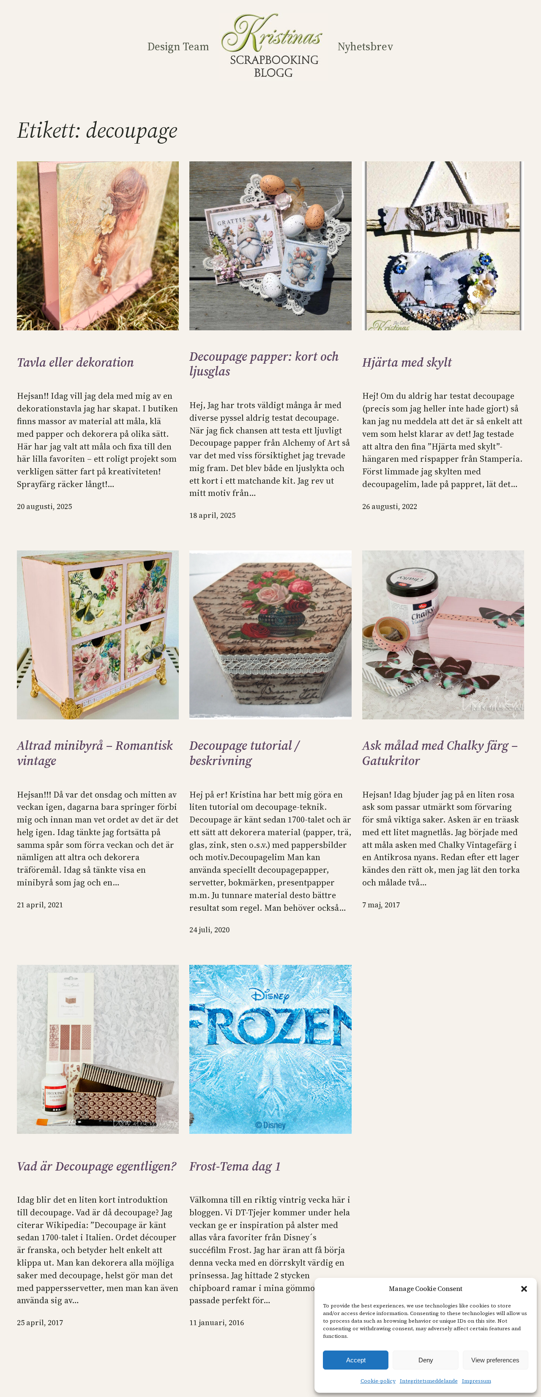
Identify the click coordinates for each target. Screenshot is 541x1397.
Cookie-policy (378, 1381)
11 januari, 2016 (216, 1323)
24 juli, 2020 (209, 930)
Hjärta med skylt (407, 362)
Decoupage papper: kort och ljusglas (264, 364)
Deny (425, 1360)
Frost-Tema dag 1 (235, 1166)
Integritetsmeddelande (429, 1381)
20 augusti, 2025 (44, 506)
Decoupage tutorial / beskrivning (244, 753)
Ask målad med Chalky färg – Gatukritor (440, 753)
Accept (356, 1360)
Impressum (476, 1381)
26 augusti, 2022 (389, 506)
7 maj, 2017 (381, 905)
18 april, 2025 (212, 515)
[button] (524, 1289)
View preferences (495, 1360)
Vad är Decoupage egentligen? (96, 1166)
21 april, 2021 (40, 905)
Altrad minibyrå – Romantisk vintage (95, 753)
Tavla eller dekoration (75, 362)
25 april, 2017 (40, 1323)
